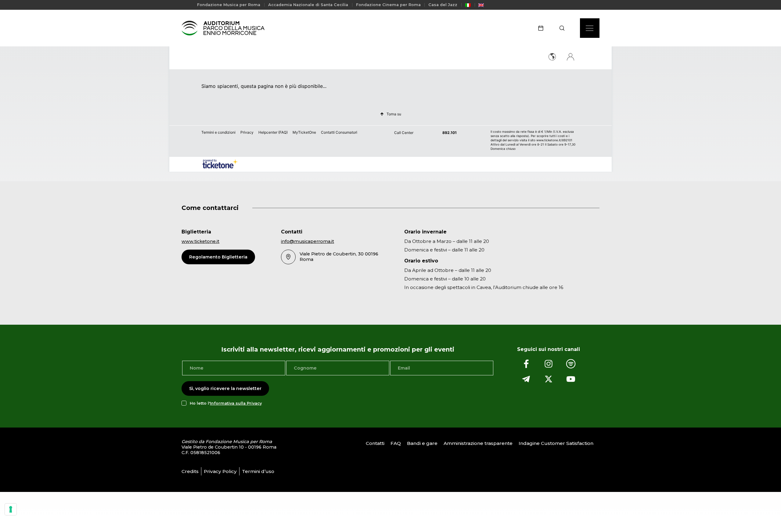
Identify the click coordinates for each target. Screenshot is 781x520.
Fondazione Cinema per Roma (388, 4)
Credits (190, 471)
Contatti (375, 443)
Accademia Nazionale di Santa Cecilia (308, 4)
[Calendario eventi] (543, 28)
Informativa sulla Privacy (236, 403)
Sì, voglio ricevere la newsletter (225, 388)
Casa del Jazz (442, 4)
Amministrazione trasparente (478, 443)
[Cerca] (564, 28)
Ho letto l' (226, 403)
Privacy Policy (220, 471)
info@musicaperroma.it (307, 241)
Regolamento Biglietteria (218, 257)
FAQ (395, 443)
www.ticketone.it (200, 241)
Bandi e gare (422, 443)
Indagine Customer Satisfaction (556, 443)
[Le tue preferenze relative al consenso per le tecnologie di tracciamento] (10, 509)
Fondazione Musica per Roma (228, 4)
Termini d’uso (258, 471)
